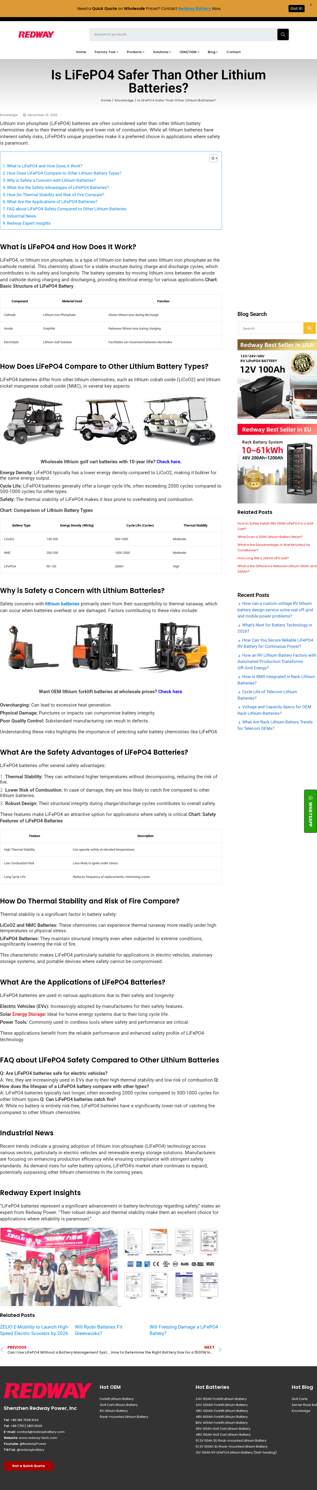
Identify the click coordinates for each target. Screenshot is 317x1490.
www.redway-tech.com (38, 1437)
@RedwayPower (33, 1443)
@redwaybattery (30, 1449)
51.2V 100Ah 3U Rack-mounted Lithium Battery (231, 1446)
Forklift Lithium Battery (117, 1399)
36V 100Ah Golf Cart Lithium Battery (223, 1428)
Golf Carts (300, 1399)
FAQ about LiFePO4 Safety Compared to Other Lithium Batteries (66, 208)
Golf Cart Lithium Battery (119, 1404)
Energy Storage (28, 1014)
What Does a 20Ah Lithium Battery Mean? (270, 536)
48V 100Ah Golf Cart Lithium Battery (223, 1434)
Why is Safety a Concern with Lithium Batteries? (51, 180)
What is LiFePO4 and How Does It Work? (44, 165)
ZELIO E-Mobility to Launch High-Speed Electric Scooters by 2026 (34, 1330)
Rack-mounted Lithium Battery (124, 1416)
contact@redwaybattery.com (41, 1431)
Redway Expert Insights (29, 223)
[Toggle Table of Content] (211, 158)
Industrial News (21, 216)
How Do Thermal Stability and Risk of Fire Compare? (55, 194)
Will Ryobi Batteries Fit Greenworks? (98, 1330)
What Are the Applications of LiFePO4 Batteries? (52, 201)
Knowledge (124, 100)
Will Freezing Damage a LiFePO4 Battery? (184, 1330)
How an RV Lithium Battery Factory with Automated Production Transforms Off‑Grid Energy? (277, 661)
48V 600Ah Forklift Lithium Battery (222, 1416)
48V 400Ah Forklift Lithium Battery (222, 1410)
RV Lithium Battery (114, 1410)
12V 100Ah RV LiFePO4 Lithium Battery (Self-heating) (236, 1452)
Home (106, 100)
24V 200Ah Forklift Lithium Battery (222, 1404)
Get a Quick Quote (28, 1465)
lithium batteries (62, 604)
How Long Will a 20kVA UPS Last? (263, 558)
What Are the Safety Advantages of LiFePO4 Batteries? (58, 187)
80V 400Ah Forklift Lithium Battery (222, 1422)
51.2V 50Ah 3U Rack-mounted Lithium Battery (231, 1440)
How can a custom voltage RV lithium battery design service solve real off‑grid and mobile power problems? (275, 610)
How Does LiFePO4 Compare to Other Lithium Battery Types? (64, 173)
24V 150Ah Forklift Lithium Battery (221, 1399)
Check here (170, 691)
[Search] (309, 328)
